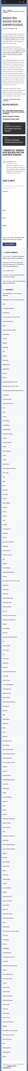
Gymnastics (6, 585)
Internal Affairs (6, 645)
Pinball (4, 792)
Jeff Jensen (6, 658)
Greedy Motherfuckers (8, 572)
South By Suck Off (7, 896)
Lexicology (5, 676)
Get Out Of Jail (6, 550)
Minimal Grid (11, 1066)
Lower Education (7, 689)
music (4, 732)
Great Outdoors (6, 568)
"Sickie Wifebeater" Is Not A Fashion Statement (12, 294)
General (5, 537)
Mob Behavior (6, 719)
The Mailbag (6, 948)
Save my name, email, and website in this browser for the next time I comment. (13, 238)
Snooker (5, 883)
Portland (5, 814)
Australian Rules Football (9, 330)
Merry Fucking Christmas (9, 702)
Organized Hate (6, 775)
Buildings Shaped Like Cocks (10, 382)
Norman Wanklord (7, 758)
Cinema (5, 416)
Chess (4, 412)
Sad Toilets (5, 875)
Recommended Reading (9, 844)
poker (4, 805)
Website (5, 225)
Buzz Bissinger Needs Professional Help (13, 390)
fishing (4, 511)
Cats (4, 408)
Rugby (4, 870)
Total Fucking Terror (8, 974)
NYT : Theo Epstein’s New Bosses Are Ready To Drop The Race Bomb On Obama (13, 112)
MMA (4, 715)
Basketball (5, 347)
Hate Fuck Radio (7, 607)
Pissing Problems (7, 797)
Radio (4, 831)
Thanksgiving (6, 927)
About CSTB (10, 270)
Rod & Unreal (6, 866)
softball (5, 892)
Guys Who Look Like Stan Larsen (11, 581)
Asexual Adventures (8, 321)
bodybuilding (6, 369)
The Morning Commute (9, 957)
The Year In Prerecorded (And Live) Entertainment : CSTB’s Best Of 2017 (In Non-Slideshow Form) (13, 264)
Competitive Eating (7, 434)
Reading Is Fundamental (9, 836)
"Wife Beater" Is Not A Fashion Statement (13, 299)
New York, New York (8, 749)
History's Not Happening (9, 619)
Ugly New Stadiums (8, 996)
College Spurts (6, 429)
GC (16, 28)
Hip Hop (5, 611)
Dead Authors (6, 464)
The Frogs (5, 935)
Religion (5, 853)
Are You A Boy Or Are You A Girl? (11, 317)
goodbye (5, 563)
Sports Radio (6, 905)
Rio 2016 (5, 857)
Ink (3, 641)
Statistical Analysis (8, 914)
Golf (4, 559)
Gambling (5, 533)
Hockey (5, 624)
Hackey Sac (6, 589)
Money (4, 728)
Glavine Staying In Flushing (11, 116)
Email (4, 218)
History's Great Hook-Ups (9, 615)
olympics (5, 767)
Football (5, 524)
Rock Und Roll (6, 862)
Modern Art (5, 723)
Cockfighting (6, 425)
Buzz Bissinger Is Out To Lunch (11, 386)
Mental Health (6, 697)
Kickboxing (5, 663)
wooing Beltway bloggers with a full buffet (13, 38)
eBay (4, 481)
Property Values (7, 823)
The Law (5, 944)
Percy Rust (5, 784)
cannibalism (6, 395)
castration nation (7, 399)
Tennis (4, 922)
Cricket (4, 447)
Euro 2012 (5, 490)
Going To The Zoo (7, 555)
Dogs (4, 477)
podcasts (5, 801)
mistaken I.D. (6, 706)
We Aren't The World (8, 1022)
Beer (4, 351)
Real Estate (5, 840)
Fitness (4, 516)
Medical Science (7, 693)
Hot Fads (5, 632)
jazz (4, 654)
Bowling (5, 373)
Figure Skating (6, 503)
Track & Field (6, 987)
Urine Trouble (6, 1004)
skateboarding (6, 879)
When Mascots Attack (8, 1035)
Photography (6, 788)
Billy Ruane (5, 360)
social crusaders (7, 888)
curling (4, 455)
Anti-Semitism (6, 312)
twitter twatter (6, 991)
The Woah (5, 961)
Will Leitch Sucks (7, 1039)
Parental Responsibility (8, 779)
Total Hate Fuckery (7, 978)
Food (4, 520)
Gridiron (5, 576)
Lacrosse (5, 667)
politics (4, 810)
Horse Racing (6, 628)
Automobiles (6, 334)
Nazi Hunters (6, 745)
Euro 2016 (5, 494)
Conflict (5, 438)
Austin (4, 325)
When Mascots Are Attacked (10, 1030)
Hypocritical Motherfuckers (10, 637)
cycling (4, 459)
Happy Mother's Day (8, 598)
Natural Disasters (7, 741)
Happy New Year (7, 602)
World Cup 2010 (7, 1048)
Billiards (5, 356)
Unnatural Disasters (8, 1000)
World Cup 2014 (7, 1052)
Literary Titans (6, 680)
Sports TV (5, 909)
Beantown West (10, 39)
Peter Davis (5, 262)
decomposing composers (9, 468)
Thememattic (7, 1067)
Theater (5, 970)
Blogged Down (12, 99)
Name (5, 210)
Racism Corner (6, 827)
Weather (5, 1026)
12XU (4, 304)
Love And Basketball (8, 684)
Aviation (5, 338)
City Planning (6, 421)
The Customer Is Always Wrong (11, 931)
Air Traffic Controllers (8, 308)
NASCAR (5, 736)
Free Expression (7, 529)
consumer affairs (7, 442)
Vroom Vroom (6, 1017)
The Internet (6, 939)
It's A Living (5, 650)
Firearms (5, 507)
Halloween (5, 594)
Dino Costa (5, 472)
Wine (4, 1043)
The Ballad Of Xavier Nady (11, 119)
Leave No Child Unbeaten (9, 671)
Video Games (6, 1013)
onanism (5, 771)
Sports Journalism (7, 901)
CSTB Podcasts (7, 451)
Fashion (5, 498)
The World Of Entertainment (10, 965)
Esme (4, 485)
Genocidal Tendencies (8, 542)
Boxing (4, 377)
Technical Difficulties (8, 918)
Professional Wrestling (8, 818)
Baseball (6, 99)
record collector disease (9, 849)
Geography (5, 546)
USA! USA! (5, 1009)
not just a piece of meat (9, 762)
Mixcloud (5, 710)
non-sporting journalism (9, 754)
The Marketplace (7, 952)
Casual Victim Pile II (8, 403)
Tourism (5, 983)
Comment (5, 191)
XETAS (4, 1056)
